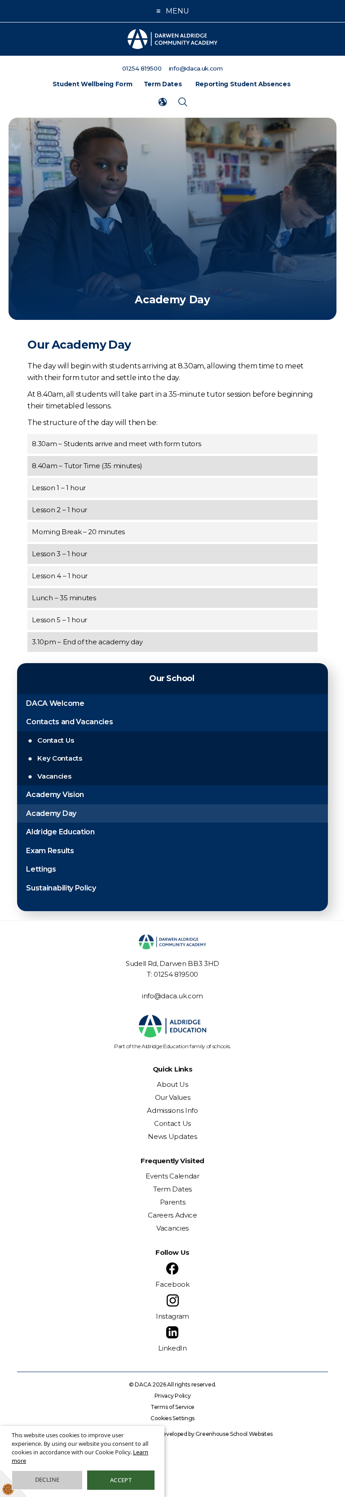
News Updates (172, 1136)
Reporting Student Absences (243, 84)
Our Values (172, 1097)
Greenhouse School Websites (234, 1434)
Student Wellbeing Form (93, 84)
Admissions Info (172, 1110)
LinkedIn (172, 1348)
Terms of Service (172, 1407)
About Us (172, 1084)
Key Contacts (59, 758)
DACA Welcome (55, 703)
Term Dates (163, 84)
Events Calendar (172, 1176)
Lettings (41, 869)
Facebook (172, 1284)
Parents (173, 1202)
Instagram (172, 1316)
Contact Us (55, 740)
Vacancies (54, 776)
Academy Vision (55, 794)
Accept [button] (121, 1480)
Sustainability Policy (61, 888)
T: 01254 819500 (172, 974)
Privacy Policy (173, 1395)
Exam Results (50, 850)
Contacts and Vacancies (69, 721)
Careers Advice (172, 1215)
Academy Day (51, 813)
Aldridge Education (60, 832)
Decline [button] (47, 1479)
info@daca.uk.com (172, 996)
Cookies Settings (172, 1418)
